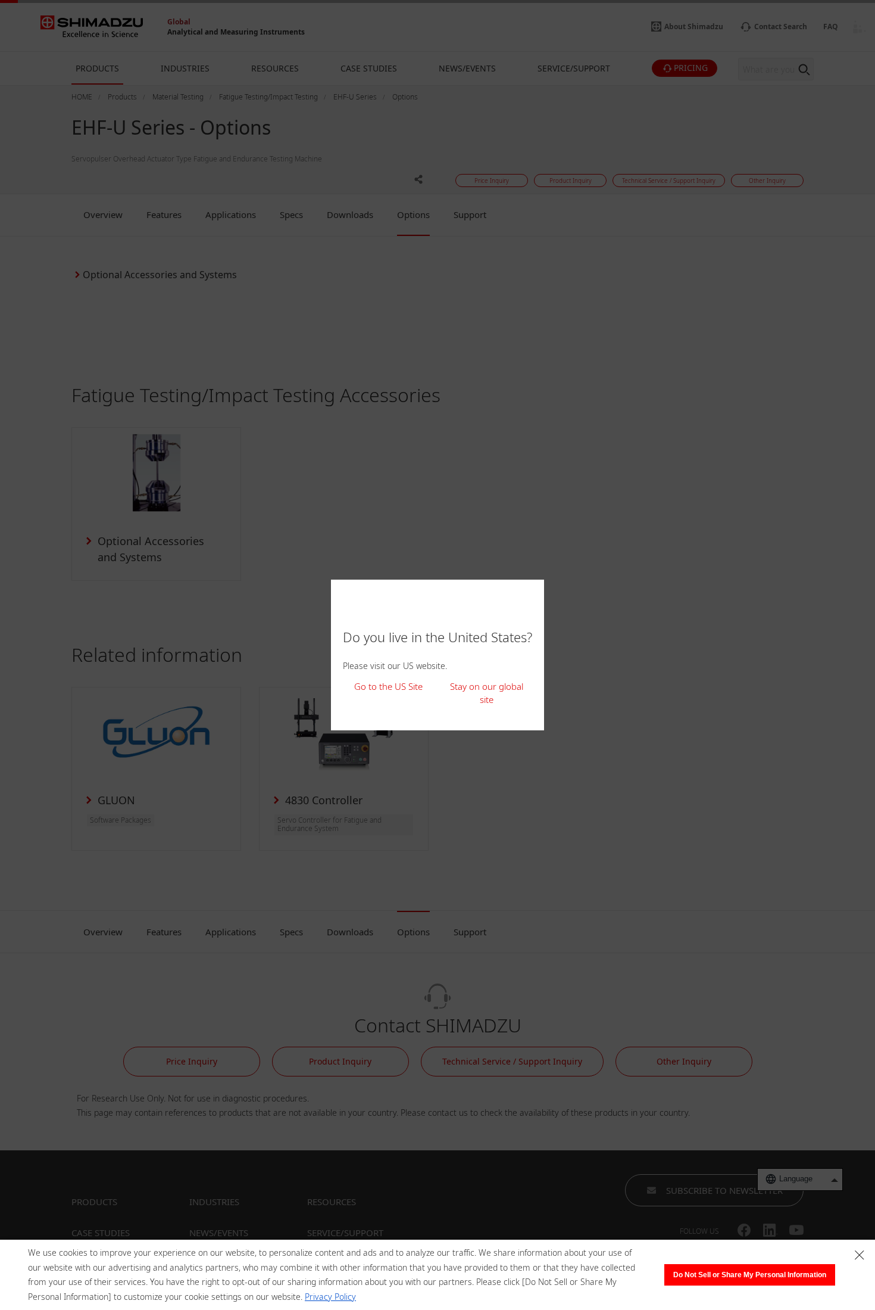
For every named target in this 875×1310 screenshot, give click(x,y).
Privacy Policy (330, 1296)
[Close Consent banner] (859, 1255)
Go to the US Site (388, 686)
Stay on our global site (486, 693)
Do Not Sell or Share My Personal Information (749, 1275)
